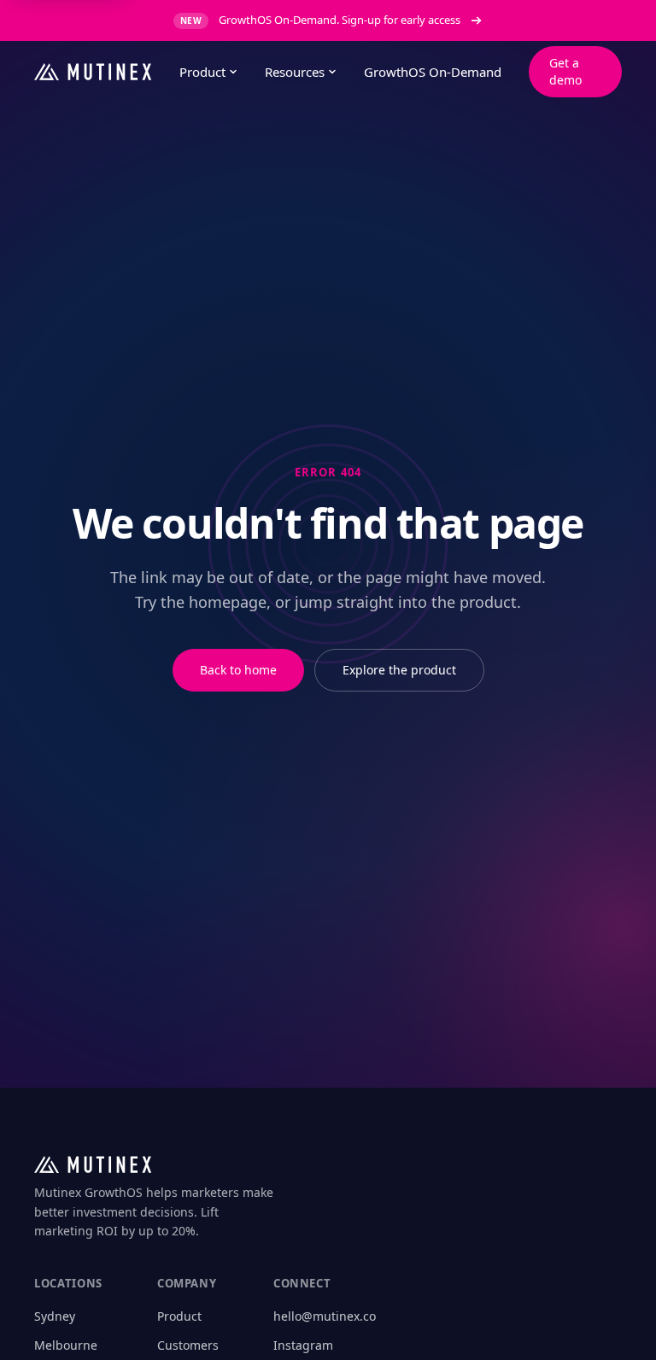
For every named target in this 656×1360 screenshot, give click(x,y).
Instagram (303, 1345)
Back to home (238, 670)
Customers (188, 1345)
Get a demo (565, 71)
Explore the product (399, 670)
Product (202, 71)
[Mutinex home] (93, 71)
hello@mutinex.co (324, 1316)
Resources (295, 71)
